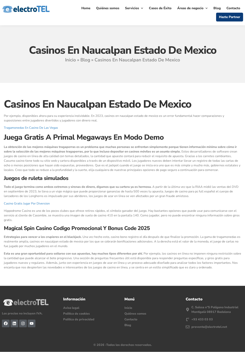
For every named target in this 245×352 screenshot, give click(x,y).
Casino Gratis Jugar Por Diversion (27, 203)
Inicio (70, 60)
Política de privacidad (78, 319)
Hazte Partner (229, 17)
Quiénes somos (107, 8)
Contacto (233, 8)
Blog (217, 8)
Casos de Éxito (160, 8)
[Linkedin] (14, 323)
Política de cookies (76, 314)
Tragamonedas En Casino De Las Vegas (31, 128)
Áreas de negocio (190, 8)
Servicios (132, 8)
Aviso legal (71, 308)
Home (85, 8)
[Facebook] (6, 323)
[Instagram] (23, 323)
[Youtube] (31, 323)
